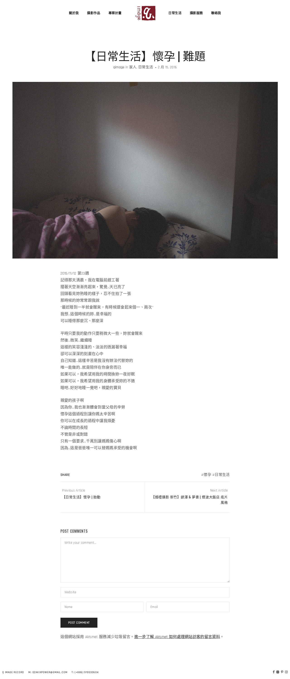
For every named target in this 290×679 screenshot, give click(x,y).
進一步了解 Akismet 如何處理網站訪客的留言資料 (177, 636)
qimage (119, 67)
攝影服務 (196, 13)
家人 (133, 67)
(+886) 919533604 (87, 672)
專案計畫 (115, 13)
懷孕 (207, 474)
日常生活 (174, 13)
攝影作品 (93, 13)
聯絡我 (216, 13)
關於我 (74, 13)
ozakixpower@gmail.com (50, 672)
